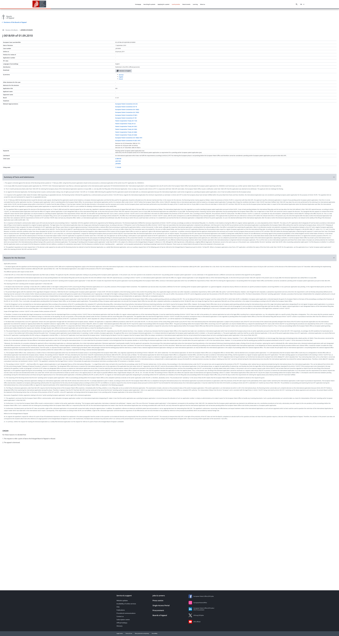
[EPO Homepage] (39, 4)
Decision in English (125, 71)
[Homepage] (3, 30)
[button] (169, 177)
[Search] (296, 4)
